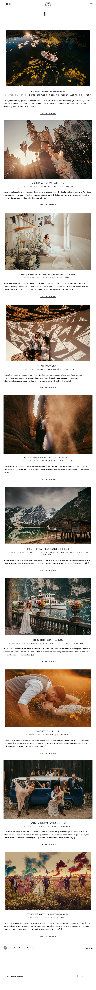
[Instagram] (10, 4)
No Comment (84, 95)
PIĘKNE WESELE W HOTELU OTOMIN (48, 731)
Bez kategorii (33, 95)
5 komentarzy (67, 369)
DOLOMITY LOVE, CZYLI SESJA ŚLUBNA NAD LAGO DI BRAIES (48, 549)
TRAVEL (43, 369)
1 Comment (62, 918)
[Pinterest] (7, 4)
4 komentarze (65, 826)
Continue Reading (48, 113)
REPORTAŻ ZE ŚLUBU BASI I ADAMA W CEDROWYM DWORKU (48, 914)
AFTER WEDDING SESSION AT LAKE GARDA (48, 639)
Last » (33, 948)
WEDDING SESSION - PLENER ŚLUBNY (58, 95)
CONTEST (45, 826)
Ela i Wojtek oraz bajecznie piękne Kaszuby (48, 91)
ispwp (43, 461)
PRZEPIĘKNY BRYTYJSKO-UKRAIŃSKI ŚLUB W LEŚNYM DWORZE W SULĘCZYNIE (48, 274)
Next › (28, 948)
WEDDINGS (50, 278)
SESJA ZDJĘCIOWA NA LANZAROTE (48, 366)
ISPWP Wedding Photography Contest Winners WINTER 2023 (48, 457)
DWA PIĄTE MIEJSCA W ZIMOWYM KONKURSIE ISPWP (48, 823)
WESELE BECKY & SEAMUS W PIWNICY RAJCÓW (48, 183)
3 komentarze (64, 278)
